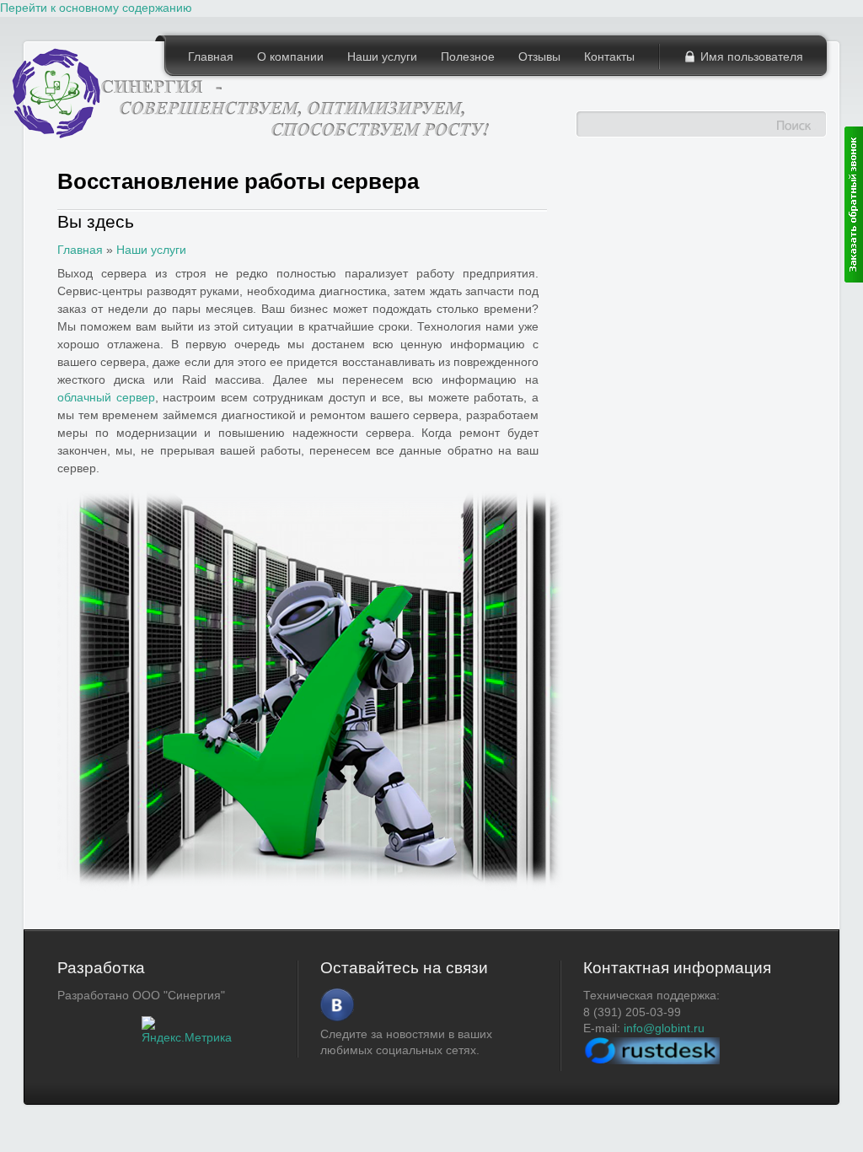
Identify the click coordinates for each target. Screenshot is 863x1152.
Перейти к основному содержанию (96, 7)
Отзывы (539, 56)
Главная (210, 56)
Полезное (468, 56)
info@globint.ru (664, 1028)
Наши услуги (382, 56)
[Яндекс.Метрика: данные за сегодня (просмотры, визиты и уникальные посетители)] (187, 1031)
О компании (290, 56)
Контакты (609, 56)
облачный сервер (106, 397)
